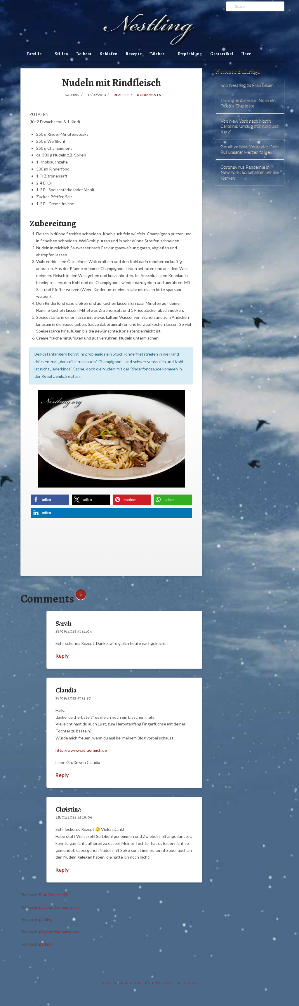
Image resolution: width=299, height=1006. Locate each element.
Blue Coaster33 (53, 894)
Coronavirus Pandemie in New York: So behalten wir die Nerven (249, 172)
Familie (35, 53)
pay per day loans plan (59, 907)
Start (19, 58)
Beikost (84, 54)
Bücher (158, 53)
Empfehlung (190, 54)
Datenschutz (158, 982)
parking (46, 919)
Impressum (186, 982)
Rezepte (134, 54)
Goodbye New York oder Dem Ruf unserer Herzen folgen (249, 149)
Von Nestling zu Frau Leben (247, 85)
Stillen (61, 54)
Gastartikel (221, 54)
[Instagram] (210, 6)
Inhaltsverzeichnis (121, 982)
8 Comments (148, 95)
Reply (62, 655)
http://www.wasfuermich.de (81, 750)
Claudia (66, 690)
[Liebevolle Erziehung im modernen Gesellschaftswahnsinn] (149, 30)
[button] (50, 500)
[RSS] (217, 6)
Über (246, 54)
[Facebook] (202, 6)
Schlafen (108, 54)
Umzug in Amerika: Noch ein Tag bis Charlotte (248, 103)
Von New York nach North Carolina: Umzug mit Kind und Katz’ (249, 126)
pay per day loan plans (59, 931)
